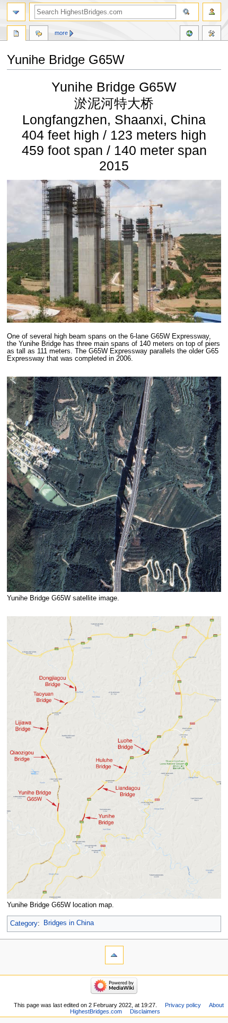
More (61, 33)
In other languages (189, 34)
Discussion (39, 34)
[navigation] (16, 12)
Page (16, 34)
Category (24, 923)
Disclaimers (145, 1011)
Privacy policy (183, 1005)
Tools (212, 34)
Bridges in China (68, 923)
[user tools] (212, 12)
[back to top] (114, 955)
